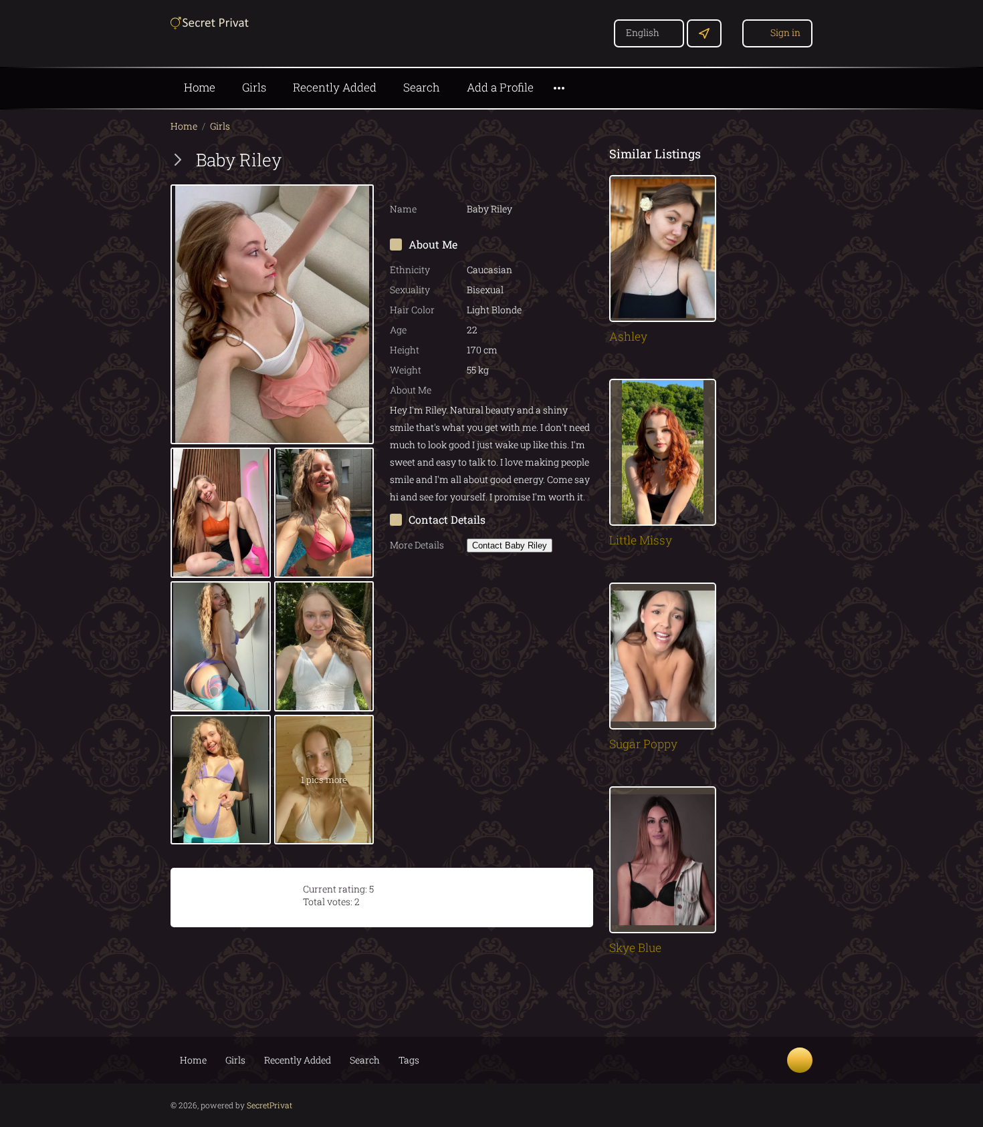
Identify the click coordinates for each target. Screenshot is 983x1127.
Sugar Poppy (643, 744)
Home (199, 87)
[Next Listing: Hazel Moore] (178, 160)
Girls (254, 87)
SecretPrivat (269, 1105)
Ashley (628, 336)
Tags (409, 1060)
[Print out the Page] (555, 160)
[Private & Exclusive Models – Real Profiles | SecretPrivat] (211, 21)
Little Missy (640, 540)
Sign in (785, 32)
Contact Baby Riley (509, 545)
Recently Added (334, 87)
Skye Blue (635, 947)
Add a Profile (500, 87)
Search (421, 87)
